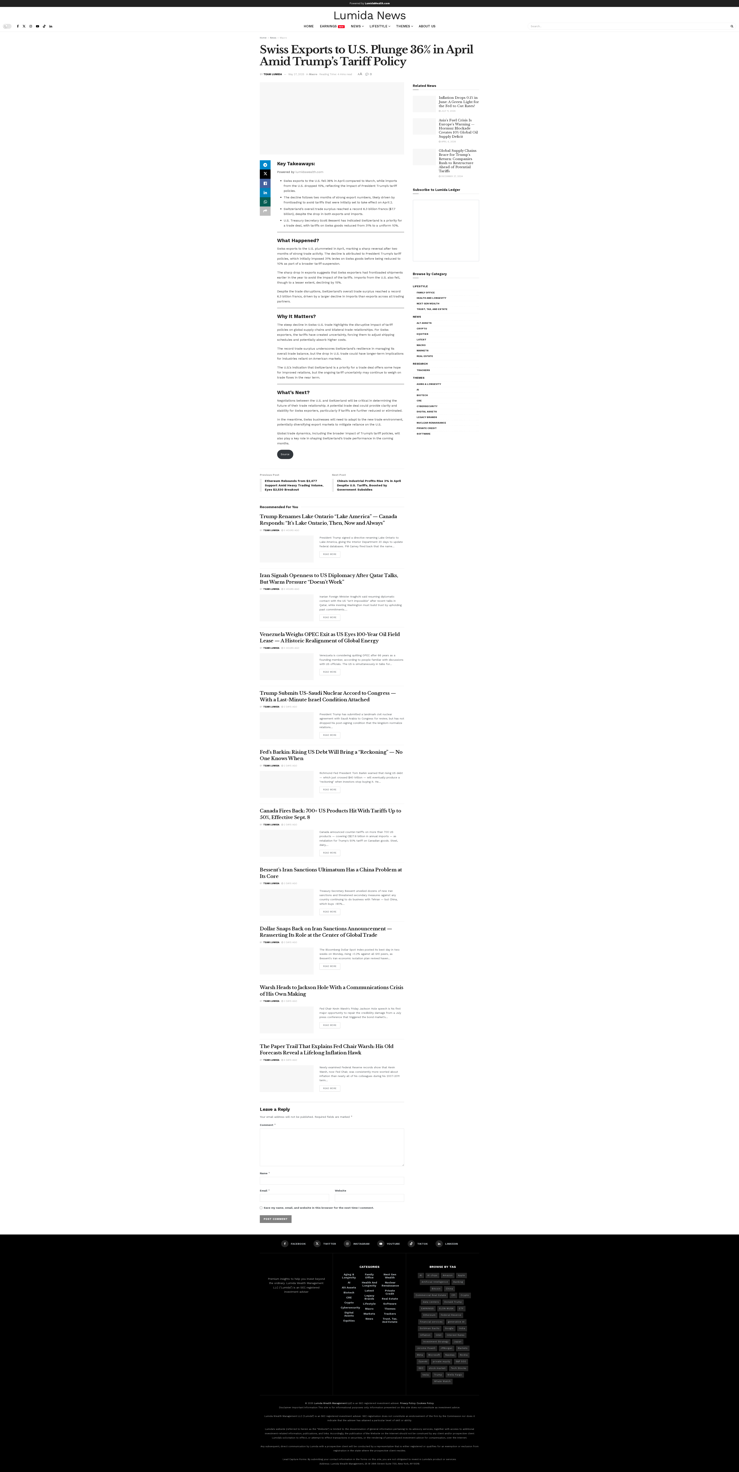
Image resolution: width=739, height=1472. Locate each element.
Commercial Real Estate (431, 1295)
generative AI (456, 1322)
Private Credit (427, 428)
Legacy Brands (427, 417)
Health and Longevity (431, 298)
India (462, 1328)
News (356, 26)
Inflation (425, 1335)
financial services (431, 1322)
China (449, 1288)
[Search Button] (732, 26)
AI (418, 389)
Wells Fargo (454, 1375)
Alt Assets (424, 323)
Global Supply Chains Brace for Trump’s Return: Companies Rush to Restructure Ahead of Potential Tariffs (458, 161)
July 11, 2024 (448, 111)
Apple (461, 1275)
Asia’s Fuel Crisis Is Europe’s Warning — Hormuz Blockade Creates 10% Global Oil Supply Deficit (458, 128)
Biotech (422, 395)
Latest (421, 339)
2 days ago (290, 707)
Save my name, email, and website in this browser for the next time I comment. (319, 1207)
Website (340, 1190)
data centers (431, 1302)
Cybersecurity (427, 406)
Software (424, 433)
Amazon (448, 1275)
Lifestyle (378, 26)
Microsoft (434, 1355)
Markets (423, 350)
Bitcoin (436, 1288)
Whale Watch (442, 1381)
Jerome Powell (426, 1348)
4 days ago (290, 1060)
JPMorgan (446, 1348)
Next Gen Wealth (428, 303)
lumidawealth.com (309, 172)
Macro (283, 37)
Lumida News (369, 14)
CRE (419, 400)
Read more (330, 554)
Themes (403, 26)
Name (265, 1173)
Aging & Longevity (429, 384)
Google (449, 1328)
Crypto (422, 328)
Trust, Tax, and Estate (432, 309)
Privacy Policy (407, 1403)
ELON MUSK (446, 1308)
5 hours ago (291, 530)
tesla (426, 1375)
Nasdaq (450, 1355)
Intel (438, 1335)
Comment (268, 1125)
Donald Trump (453, 1302)
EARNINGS (427, 1308)
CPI (453, 1295)
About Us (427, 26)
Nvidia (464, 1355)
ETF (461, 1308)
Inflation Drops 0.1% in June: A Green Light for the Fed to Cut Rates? (459, 102)
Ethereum (429, 1315)
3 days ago (290, 883)
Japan (457, 1341)
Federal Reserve (451, 1315)
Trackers (423, 370)
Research (420, 363)
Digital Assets (427, 411)
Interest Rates (456, 1335)
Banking (458, 1282)
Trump (438, 1375)
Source (285, 454)
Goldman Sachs (430, 1328)
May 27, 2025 (296, 74)
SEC (421, 1368)
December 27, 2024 (452, 176)
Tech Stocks (458, 1368)
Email (265, 1190)
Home (309, 26)
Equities (422, 334)
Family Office (426, 292)
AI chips (432, 1275)
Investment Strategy (436, 1341)
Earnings (332, 26)
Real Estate (425, 356)
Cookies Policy (425, 1403)
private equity (441, 1361)
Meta (420, 1355)
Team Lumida (272, 74)
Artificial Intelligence (435, 1282)
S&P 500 (461, 1361)
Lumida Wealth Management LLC (333, 1403)
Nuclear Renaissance (431, 422)
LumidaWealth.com (377, 3)
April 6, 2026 (448, 141)
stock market (437, 1368)
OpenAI (423, 1361)
